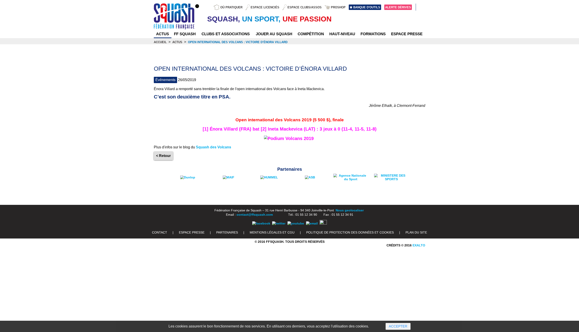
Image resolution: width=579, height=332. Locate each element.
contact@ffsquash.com (255, 214)
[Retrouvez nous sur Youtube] (295, 223)
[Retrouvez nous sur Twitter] (278, 223)
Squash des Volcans (213, 147)
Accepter (398, 326)
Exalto (419, 245)
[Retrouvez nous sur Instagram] (323, 223)
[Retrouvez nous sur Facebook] (261, 223)
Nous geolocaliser (350, 210)
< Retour (163, 156)
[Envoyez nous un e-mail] (312, 223)
